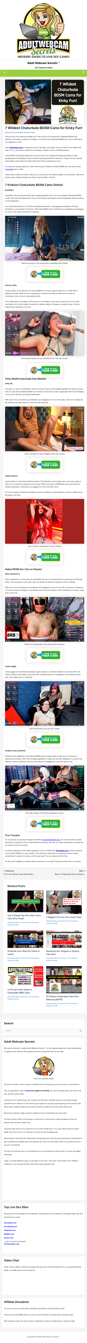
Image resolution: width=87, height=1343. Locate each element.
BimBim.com (9, 1234)
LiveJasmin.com (10, 1227)
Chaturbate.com (12, 1244)
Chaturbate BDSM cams (51, 840)
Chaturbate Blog (13, 922)
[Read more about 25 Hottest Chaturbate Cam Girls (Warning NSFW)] (64, 980)
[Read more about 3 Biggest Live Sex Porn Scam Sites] (64, 902)
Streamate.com (10, 1223)
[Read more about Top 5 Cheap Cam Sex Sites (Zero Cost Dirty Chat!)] (25, 901)
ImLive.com (8, 1238)
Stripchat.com (10, 1230)
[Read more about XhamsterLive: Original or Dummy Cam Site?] (64, 939)
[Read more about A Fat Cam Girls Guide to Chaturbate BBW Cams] (25, 976)
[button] (84, 72)
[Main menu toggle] (4, 72)
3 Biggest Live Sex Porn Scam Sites (63, 917)
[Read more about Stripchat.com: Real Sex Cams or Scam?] (25, 939)
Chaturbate (9, 169)
